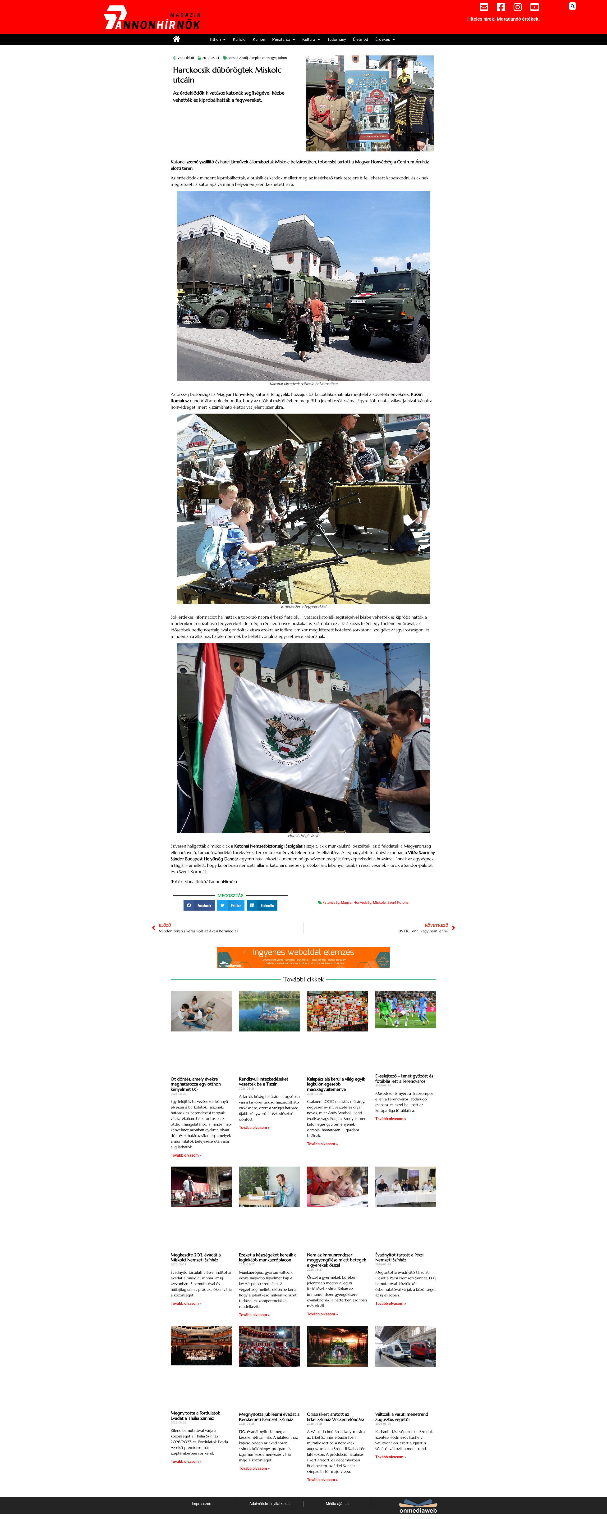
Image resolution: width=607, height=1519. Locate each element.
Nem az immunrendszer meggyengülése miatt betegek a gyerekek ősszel (336, 1260)
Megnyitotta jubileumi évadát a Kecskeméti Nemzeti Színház (269, 1416)
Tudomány (336, 39)
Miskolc (379, 902)
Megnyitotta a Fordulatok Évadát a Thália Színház (195, 1415)
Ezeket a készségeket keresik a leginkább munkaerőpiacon (267, 1257)
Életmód (360, 39)
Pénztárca (281, 39)
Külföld (239, 39)
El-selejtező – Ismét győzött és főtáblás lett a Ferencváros (404, 1078)
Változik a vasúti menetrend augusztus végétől (401, 1416)
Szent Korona (398, 902)
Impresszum (202, 1503)
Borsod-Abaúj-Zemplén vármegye (252, 58)
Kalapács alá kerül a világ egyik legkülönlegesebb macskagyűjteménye (336, 1084)
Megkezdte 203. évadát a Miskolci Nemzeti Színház (196, 1257)
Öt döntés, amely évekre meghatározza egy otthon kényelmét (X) (196, 1084)
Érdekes (382, 39)
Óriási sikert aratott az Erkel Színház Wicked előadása (335, 1416)
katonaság (331, 902)
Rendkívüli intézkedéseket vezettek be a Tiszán (263, 1081)
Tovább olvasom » (186, 1155)
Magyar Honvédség (356, 902)
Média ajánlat (337, 1503)
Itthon (215, 39)
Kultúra (308, 39)
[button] (572, 6)
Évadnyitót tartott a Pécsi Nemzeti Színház (399, 1257)
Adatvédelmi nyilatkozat (269, 1503)
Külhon (259, 39)
